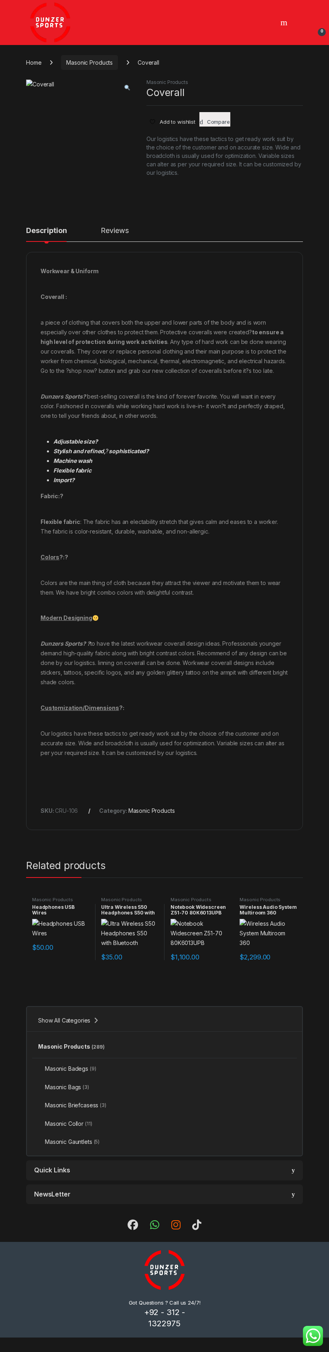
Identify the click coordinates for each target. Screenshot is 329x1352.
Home (33, 62)
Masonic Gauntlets (72, 1141)
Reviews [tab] (114, 231)
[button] (127, 87)
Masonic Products (89, 62)
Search (284, 22)
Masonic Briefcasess (75, 1105)
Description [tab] (46, 231)
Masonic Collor (68, 1123)
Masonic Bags (67, 1087)
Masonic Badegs (70, 1068)
